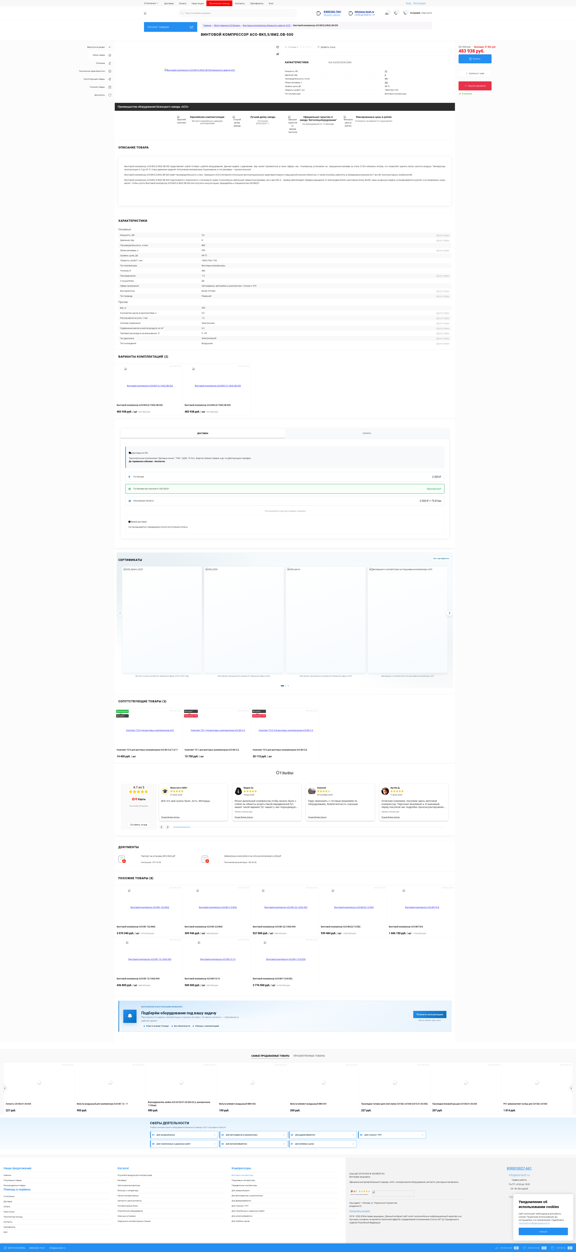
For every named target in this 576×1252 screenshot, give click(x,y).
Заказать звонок (332, 15)
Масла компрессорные (128, 1195)
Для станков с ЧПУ (240, 1206)
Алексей (321, 787)
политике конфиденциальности (534, 1223)
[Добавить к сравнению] (277, 54)
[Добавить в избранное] (277, 47)
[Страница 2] (285, 685)
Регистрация (419, 3)
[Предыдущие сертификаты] (120, 613)
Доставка (169, 3)
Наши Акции (198, 3)
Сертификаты (257, 3)
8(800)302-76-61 (37, 1248)
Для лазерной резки (241, 1190)
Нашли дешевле (477, 85)
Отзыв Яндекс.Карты (170, 817)
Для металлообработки (242, 1216)
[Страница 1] (282, 685)
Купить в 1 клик (476, 73)
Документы (99, 95)
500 (386, 82)
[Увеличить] (199, 70)
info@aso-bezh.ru (519, 1175)
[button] (161, 827)
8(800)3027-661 (519, 1168)
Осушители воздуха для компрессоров (135, 1175)
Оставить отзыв (138, 824)
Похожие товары (97, 87)
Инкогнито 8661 (178, 787)
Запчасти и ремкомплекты (130, 1201)
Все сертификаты (441, 558)
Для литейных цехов (240, 1221)
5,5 (386, 71)
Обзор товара (99, 55)
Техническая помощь (219, 3)
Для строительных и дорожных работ (248, 1211)
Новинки (7, 1175)
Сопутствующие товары (94, 79)
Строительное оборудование (130, 1211)
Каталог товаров (158, 27)
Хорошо (543, 1231)
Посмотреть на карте (359, 1211)
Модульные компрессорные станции (134, 1221)
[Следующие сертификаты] (449, 613)
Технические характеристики (92, 71)
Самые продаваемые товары (270, 1055)
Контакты (240, 3)
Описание (100, 63)
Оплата (182, 3)
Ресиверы (122, 1180)
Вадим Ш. (249, 787)
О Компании (150, 3)
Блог (271, 3)
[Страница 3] (288, 685)
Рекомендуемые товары (15, 1185)
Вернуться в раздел (96, 47)
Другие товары (443, 235)
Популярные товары (13, 1180)
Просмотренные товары (309, 1055)
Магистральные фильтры (129, 1185)
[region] (285, 624)
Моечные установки (127, 1216)
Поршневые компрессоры (243, 1180)
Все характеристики (340, 62)
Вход (408, 3)
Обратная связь (16, 1248)
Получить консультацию (430, 1014)
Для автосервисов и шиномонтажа (247, 1195)
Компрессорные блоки (128, 1206)
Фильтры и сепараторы (128, 1190)
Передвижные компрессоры (244, 1185)
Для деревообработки (241, 1201)
